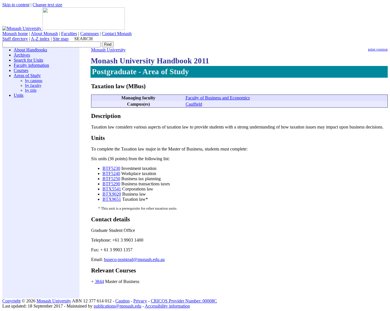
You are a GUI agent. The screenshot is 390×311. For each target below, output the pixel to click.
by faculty (33, 85)
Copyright (11, 300)
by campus (33, 80)
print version (378, 49)
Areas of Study (27, 75)
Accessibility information (167, 306)
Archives (22, 55)
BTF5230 (111, 168)
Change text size (47, 4)
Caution (122, 300)
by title (31, 90)
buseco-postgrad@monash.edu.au (134, 259)
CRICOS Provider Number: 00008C (184, 300)
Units (18, 95)
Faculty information (31, 65)
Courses (21, 70)
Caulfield (194, 104)
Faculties (69, 33)
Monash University (108, 49)
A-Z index (40, 38)
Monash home (15, 33)
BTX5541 (111, 188)
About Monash (44, 33)
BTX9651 (111, 199)
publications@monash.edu (117, 306)
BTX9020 (111, 194)
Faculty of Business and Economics (218, 97)
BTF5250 (111, 178)
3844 (99, 281)
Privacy (140, 300)
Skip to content (15, 4)
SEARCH (83, 38)
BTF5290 (111, 183)
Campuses (89, 33)
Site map (61, 38)
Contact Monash (117, 33)
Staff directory (15, 38)
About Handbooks (30, 49)
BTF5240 (111, 173)
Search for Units (28, 60)
